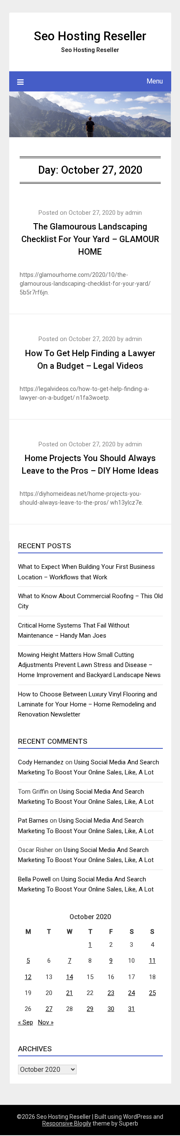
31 (131, 1009)
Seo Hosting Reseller (90, 36)
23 (111, 993)
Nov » (46, 1022)
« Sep (25, 1022)
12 (28, 977)
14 (69, 977)
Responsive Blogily (66, 1123)
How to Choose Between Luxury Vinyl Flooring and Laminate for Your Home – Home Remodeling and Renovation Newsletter (87, 704)
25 (152, 993)
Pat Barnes (33, 820)
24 (131, 993)
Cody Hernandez (41, 762)
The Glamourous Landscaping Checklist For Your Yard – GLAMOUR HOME (90, 239)
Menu (155, 81)
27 (49, 1009)
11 (152, 960)
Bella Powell (34, 879)
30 (111, 1009)
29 (90, 1009)
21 (69, 993)
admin (133, 212)
